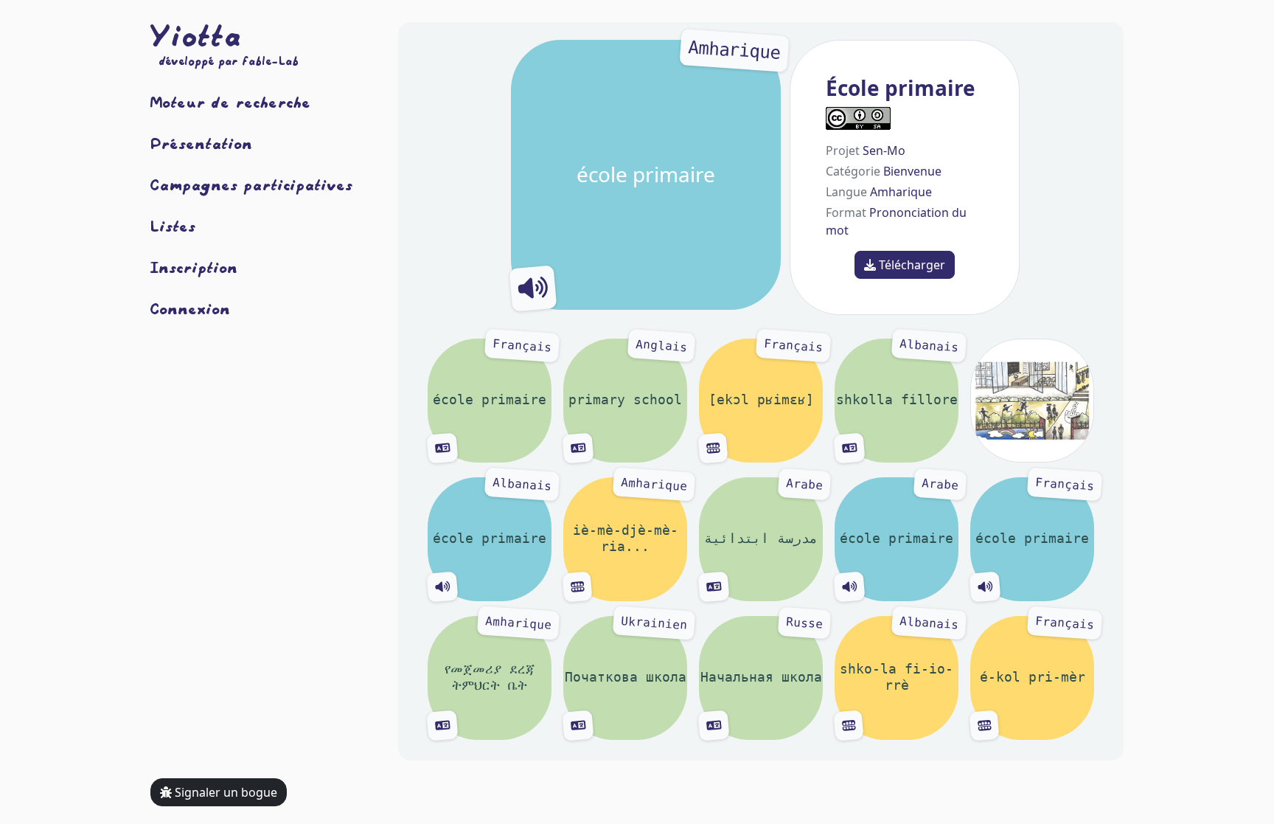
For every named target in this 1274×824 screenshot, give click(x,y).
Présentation (201, 143)
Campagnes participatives (251, 184)
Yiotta (196, 35)
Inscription (194, 267)
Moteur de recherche (230, 102)
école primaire (679, 114)
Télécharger (910, 265)
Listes (173, 226)
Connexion (190, 308)
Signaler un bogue (224, 792)
